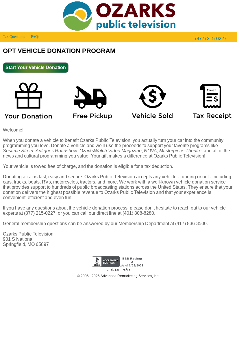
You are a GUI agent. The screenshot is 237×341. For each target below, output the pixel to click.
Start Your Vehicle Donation (35, 67)
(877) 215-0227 (211, 38)
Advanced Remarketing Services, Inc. (130, 276)
